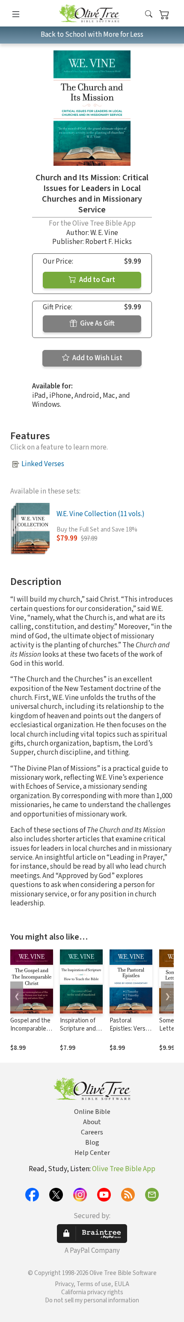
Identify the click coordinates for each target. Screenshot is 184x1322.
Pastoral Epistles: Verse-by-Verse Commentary (130, 1032)
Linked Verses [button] (42, 464)
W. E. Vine (104, 233)
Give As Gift (97, 323)
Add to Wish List (96, 358)
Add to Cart (96, 280)
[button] (148, 14)
